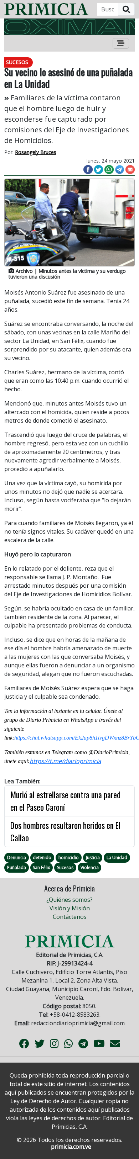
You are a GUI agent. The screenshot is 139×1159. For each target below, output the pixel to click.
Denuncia (16, 857)
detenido (42, 857)
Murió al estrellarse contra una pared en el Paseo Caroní (65, 801)
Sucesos (65, 867)
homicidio (68, 857)
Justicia (93, 857)
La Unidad (117, 857)
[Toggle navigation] (121, 43)
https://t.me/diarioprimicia (65, 761)
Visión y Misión (70, 908)
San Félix (41, 867)
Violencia (90, 867)
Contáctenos (70, 917)
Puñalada (16, 867)
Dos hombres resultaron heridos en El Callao (65, 831)
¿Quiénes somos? (69, 900)
